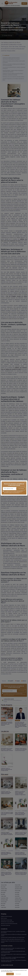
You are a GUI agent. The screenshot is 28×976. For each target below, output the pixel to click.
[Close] (24, 483)
